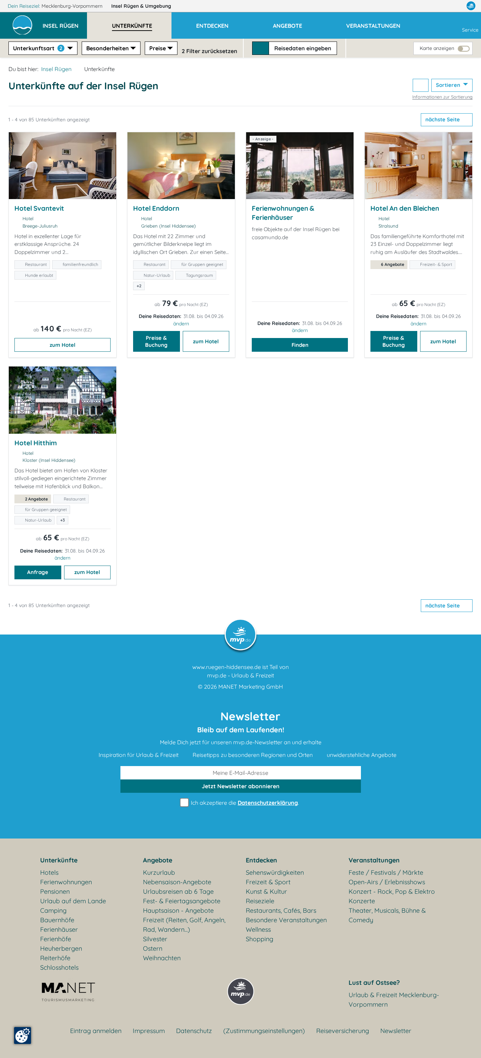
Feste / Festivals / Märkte (386, 872)
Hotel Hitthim (35, 443)
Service (470, 30)
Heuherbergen (61, 948)
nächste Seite (443, 119)
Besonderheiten (107, 48)
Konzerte (362, 901)
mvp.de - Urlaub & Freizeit (240, 675)
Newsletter (395, 1031)
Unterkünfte (58, 860)
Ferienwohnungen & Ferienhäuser (283, 213)
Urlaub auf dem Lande (73, 901)
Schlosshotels (59, 967)
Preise (157, 48)
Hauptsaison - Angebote (178, 910)
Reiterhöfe (55, 958)
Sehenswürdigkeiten (275, 872)
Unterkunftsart (37, 48)
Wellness (258, 929)
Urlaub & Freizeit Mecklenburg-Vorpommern (394, 999)
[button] (65, 22)
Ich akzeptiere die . (244, 802)
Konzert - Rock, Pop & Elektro (392, 891)
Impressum (149, 1031)
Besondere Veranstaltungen (286, 920)
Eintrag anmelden (95, 1031)
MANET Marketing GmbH (250, 686)
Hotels (49, 872)
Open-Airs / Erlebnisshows (387, 882)
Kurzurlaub (159, 872)
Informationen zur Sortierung (442, 97)
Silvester (155, 939)
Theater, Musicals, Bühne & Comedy (387, 915)
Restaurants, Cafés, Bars (281, 910)
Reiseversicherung (342, 1031)
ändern (181, 323)
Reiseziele (260, 901)
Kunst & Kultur (266, 891)
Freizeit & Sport (268, 882)
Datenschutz (194, 1031)
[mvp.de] (471, 6)
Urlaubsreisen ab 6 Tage (178, 891)
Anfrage (37, 572)
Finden (300, 345)
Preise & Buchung (156, 341)
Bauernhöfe (57, 920)
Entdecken (261, 860)
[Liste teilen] (421, 85)
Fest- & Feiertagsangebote (181, 901)
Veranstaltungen (374, 860)
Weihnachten (162, 958)
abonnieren (241, 786)
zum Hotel (62, 345)
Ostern (152, 948)
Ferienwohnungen (66, 882)
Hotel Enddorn (156, 208)
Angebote (157, 860)
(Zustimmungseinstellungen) (264, 1031)
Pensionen (55, 891)
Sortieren (449, 85)
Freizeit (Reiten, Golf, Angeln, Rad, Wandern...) (184, 924)
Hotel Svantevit (39, 208)
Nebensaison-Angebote (177, 882)
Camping (53, 910)
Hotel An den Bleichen (404, 208)
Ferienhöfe (55, 939)
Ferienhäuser (59, 929)
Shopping (259, 939)
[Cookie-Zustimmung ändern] (22, 1035)
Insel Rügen (141, 6)
